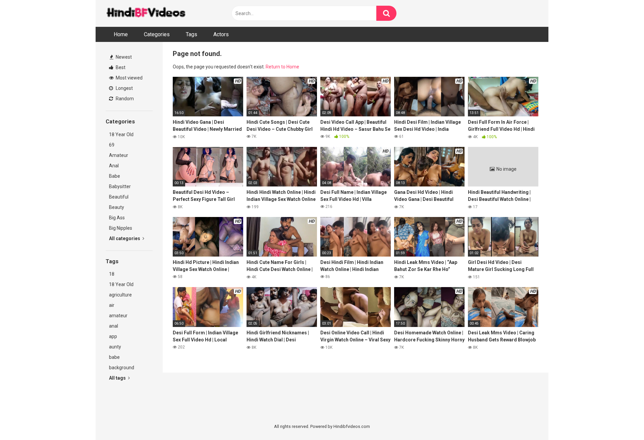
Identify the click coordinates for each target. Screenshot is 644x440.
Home (121, 34)
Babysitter (120, 186)
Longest (124, 88)
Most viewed (129, 77)
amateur (118, 315)
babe (114, 357)
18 (111, 274)
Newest (123, 57)
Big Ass (117, 217)
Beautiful (118, 197)
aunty (115, 346)
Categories (157, 34)
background (121, 367)
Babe (114, 176)
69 (111, 145)
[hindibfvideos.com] (146, 13)
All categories (125, 238)
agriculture (120, 294)
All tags (118, 378)
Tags (191, 34)
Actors (221, 34)
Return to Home (282, 66)
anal (113, 326)
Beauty (116, 207)
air (111, 305)
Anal (114, 165)
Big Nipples (120, 228)
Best (120, 67)
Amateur (118, 155)
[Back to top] (621, 420)
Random (124, 98)
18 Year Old (121, 134)
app (113, 336)
